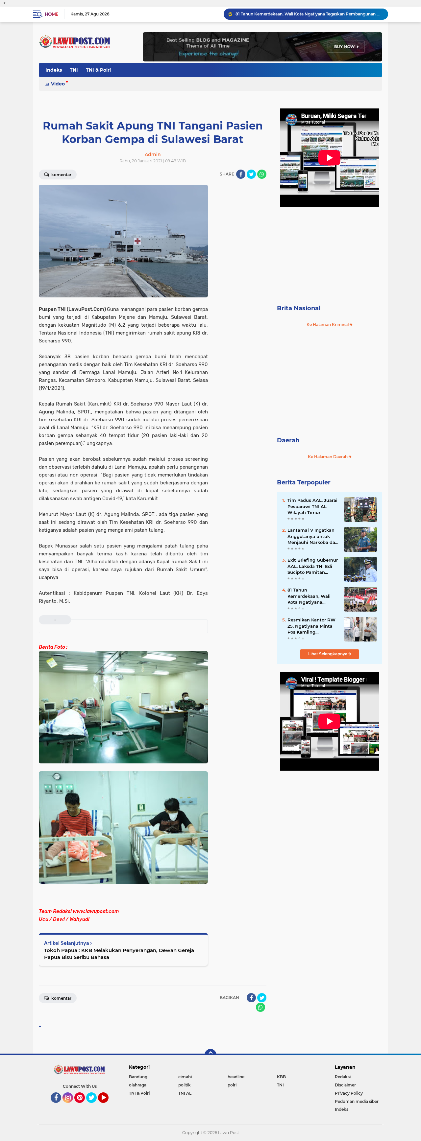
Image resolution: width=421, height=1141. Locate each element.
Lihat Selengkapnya (328, 653)
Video (58, 84)
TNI (74, 70)
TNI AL (184, 1093)
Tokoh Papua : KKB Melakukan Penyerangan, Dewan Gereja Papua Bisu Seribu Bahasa (119, 953)
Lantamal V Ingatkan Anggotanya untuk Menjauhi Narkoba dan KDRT (312, 536)
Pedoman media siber (357, 1101)
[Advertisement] (329, 250)
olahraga (137, 1085)
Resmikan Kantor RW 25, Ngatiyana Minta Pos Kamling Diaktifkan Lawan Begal (311, 626)
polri (232, 1085)
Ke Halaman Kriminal (328, 324)
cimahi (185, 1076)
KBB (281, 1076)
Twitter (94, 1106)
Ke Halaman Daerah (328, 456)
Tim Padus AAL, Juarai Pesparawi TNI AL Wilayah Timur (312, 506)
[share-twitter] (251, 174)
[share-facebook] (240, 174)
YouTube (107, 1106)
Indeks (53, 70)
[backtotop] (210, 1055)
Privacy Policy (349, 1093)
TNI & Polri (98, 70)
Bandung (138, 1076)
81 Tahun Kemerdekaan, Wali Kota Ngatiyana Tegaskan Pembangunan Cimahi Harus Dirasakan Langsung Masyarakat (308, 14)
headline (236, 1076)
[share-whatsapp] (261, 174)
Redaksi (343, 1076)
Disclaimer (345, 1085)
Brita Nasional (298, 308)
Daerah (288, 440)
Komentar (60, 174)
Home (51, 14)
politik (184, 1085)
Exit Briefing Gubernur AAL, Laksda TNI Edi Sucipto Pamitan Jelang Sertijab (312, 566)
